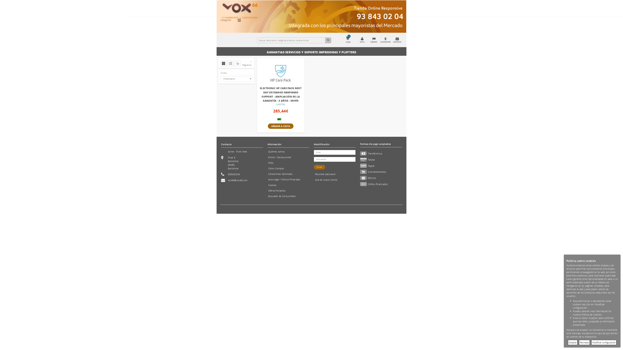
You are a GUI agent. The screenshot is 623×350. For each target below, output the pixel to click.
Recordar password (325, 174)
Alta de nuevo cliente (326, 179)
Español (374, 42)
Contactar (397, 42)
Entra (362, 42)
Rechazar (584, 342)
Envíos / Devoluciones (279, 157)
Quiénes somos (276, 151)
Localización (385, 42)
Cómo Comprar (276, 168)
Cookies (272, 185)
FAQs (271, 162)
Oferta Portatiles (277, 190)
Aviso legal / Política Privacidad (284, 179)
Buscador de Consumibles (282, 196)
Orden (224, 73)
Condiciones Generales (280, 173)
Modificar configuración (604, 342)
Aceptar (573, 342)
